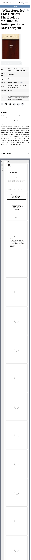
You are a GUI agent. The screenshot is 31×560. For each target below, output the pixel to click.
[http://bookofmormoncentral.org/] (21, 165)
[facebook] (2, 104)
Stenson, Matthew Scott (13, 82)
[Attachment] (2, 171)
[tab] (2, 165)
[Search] (2, 161)
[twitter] (6, 104)
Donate (15, 6)
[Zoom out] (17, 161)
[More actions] (28, 161)
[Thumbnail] (2, 165)
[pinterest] (10, 104)
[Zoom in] (19, 161)
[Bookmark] (2, 168)
